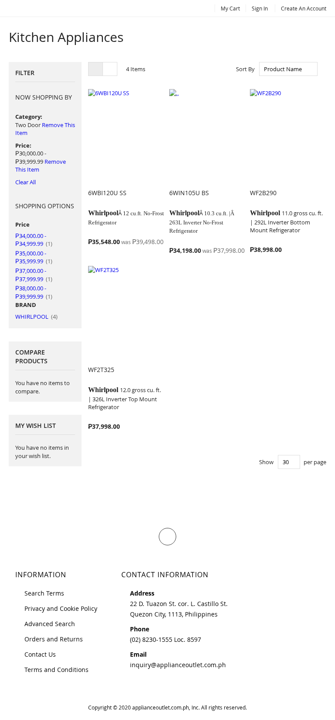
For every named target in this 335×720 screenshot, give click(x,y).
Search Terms (44, 593)
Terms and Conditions (56, 669)
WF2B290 (263, 193)
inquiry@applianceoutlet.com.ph (178, 665)
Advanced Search (49, 624)
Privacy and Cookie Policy (60, 608)
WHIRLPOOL (36, 316)
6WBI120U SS (107, 193)
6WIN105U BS (189, 193)
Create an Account (303, 8)
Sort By (245, 69)
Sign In (260, 8)
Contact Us (40, 654)
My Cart (230, 8)
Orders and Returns (53, 639)
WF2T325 (101, 369)
